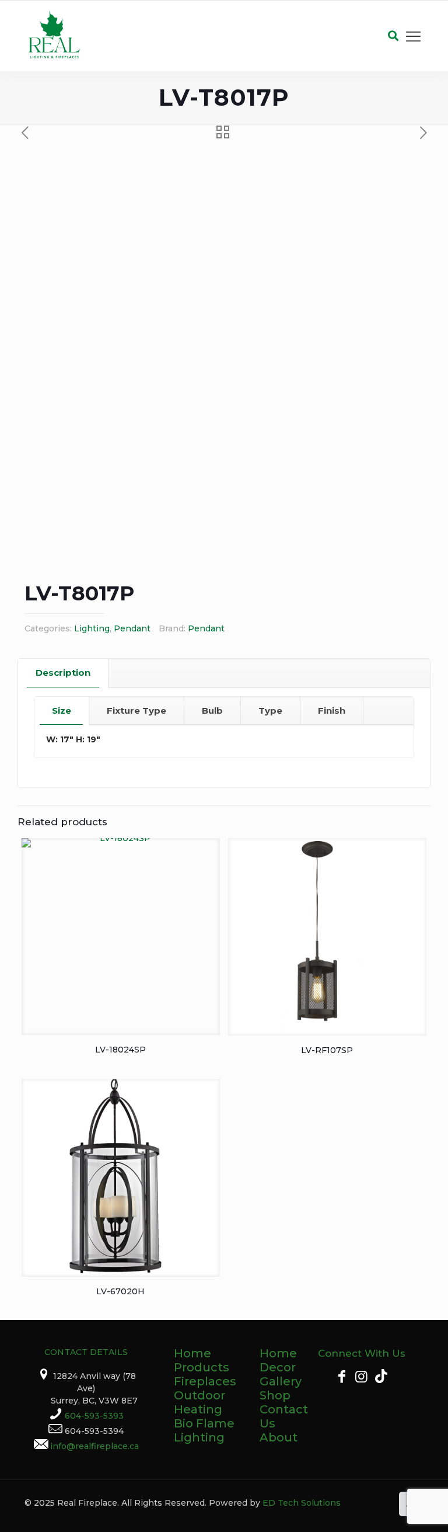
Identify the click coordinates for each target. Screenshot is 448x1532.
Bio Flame (204, 1423)
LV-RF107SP (327, 1050)
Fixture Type (136, 710)
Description (63, 672)
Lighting (92, 628)
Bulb (212, 710)
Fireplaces (205, 1381)
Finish (331, 710)
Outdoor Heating (199, 1402)
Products (201, 1367)
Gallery (281, 1381)
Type (270, 710)
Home (192, 1353)
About (279, 1437)
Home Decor (278, 1360)
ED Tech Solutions (301, 1503)
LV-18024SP (120, 1049)
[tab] (63, 673)
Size (61, 710)
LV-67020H (120, 1291)
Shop (275, 1395)
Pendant (132, 628)
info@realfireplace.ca (94, 1446)
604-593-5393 (94, 1416)
